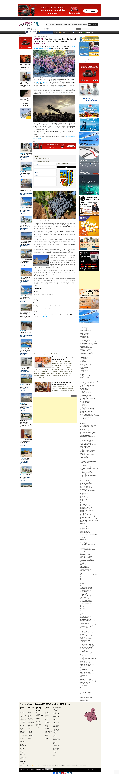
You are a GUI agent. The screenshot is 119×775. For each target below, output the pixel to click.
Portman (21, 744)
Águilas (53, 24)
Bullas (37, 712)
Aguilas (29, 711)
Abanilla (46, 711)
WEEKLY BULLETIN (39, 18)
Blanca (46, 716)
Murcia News (23, 29)
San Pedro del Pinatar (23, 750)
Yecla (37, 727)
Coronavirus (42, 765)
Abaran (46, 712)
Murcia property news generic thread (71, 765)
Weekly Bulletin (83, 765)
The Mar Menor (22, 708)
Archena (46, 715)
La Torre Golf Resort (22, 726)
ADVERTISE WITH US (31, 18)
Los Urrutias (22, 734)
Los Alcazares (23, 729)
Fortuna (38, 721)
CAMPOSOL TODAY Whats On (26, 765)
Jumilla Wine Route (60, 87)
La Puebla (22, 724)
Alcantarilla (47, 714)
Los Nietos (22, 732)
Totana (29, 738)
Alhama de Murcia (59, 24)
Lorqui (46, 726)
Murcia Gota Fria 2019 (59, 765)
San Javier (85, 24)
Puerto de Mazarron (30, 732)
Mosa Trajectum (48, 731)
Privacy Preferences (48, 769)
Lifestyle (53, 29)
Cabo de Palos (23, 711)
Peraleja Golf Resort (48, 734)
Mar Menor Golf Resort (23, 736)
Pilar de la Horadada (22, 739)
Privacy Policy (82, 769)
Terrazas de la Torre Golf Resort (23, 758)
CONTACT (24, 18)
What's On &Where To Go (38, 29)
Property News (61, 29)
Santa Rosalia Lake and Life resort (22, 754)
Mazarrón (80, 24)
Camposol (30, 718)
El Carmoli (22, 714)
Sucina (46, 738)
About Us (90, 769)
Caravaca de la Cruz (39, 716)
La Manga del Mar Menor (22, 721)
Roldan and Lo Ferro (23, 746)
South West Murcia (31, 708)
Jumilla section (43, 316)
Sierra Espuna (31, 737)
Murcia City (47, 732)
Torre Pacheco (23, 761)
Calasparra (38, 714)
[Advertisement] (55, 410)
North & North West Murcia (39, 708)
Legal (87, 769)
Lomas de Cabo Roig (56, 754)
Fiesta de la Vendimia (42, 82)
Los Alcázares (74, 24)
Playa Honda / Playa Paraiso (23, 742)
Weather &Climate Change (30, 29)
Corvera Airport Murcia (49, 765)
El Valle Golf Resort (47, 720)
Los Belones (22, 731)
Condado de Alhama (30, 720)
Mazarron (30, 729)
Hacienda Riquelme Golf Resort (48, 724)
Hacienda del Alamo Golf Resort (31, 725)
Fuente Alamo (31, 722)
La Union (21, 728)
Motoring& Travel (46, 29)
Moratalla (38, 724)
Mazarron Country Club (56, 737)
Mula (37, 725)
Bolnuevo (30, 716)
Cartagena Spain (36, 765)
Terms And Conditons (76, 769)
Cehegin (38, 718)
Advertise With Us (96, 769)
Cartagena (22, 712)
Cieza (37, 720)
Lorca (69, 24)
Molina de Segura (47, 729)
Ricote (46, 737)
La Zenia (55, 752)
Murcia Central (47, 708)
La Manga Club (23, 719)
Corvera (46, 718)
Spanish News (71, 29)
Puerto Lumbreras (30, 734)
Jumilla (65, 24)
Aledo (29, 712)
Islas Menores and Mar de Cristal (23, 717)
